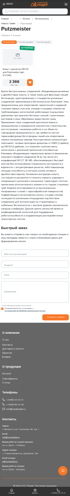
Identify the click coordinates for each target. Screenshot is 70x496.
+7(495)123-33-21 (15, 400)
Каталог (6, 374)
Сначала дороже (43, 42)
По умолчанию (9, 42)
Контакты (7, 345)
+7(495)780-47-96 (15, 405)
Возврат (6, 357)
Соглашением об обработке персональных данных (25, 311)
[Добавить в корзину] (30, 82)
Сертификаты (10, 379)
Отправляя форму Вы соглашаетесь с (25, 310)
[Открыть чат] (62, 470)
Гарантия (7, 353)
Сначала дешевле (26, 42)
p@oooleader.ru (10, 462)
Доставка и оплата (13, 349)
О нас (5, 340)
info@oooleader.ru (16, 409)
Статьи (6, 383)
